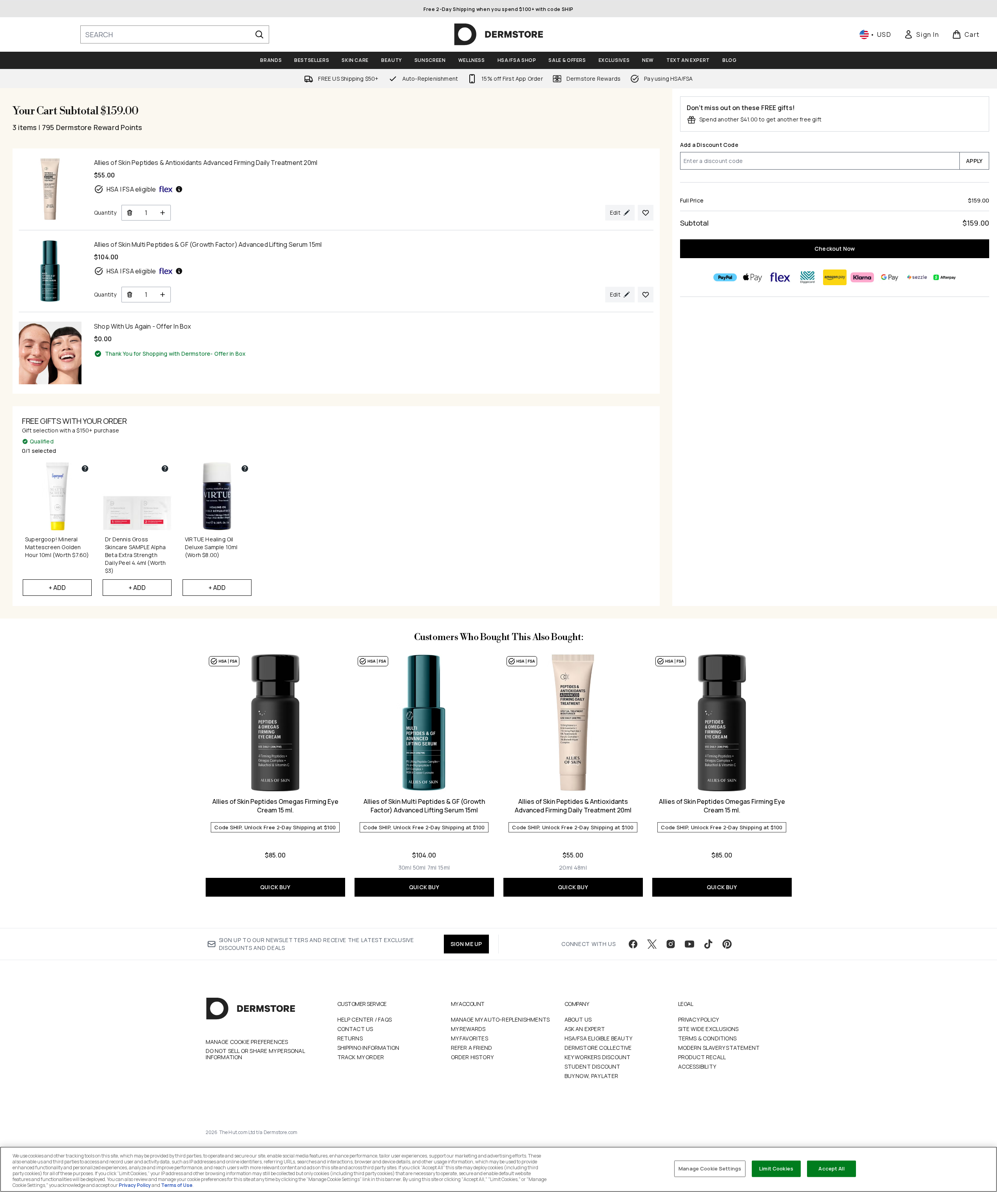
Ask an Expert (585, 1029)
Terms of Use (176, 1185)
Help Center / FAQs (364, 1019)
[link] (921, 34)
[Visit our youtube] (689, 944)
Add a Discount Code (709, 144)
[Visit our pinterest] (727, 944)
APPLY (974, 161)
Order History (472, 1057)
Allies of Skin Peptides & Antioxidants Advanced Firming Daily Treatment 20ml (573, 805)
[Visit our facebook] (633, 944)
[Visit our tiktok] (708, 944)
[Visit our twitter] (651, 944)
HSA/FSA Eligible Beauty (599, 1038)
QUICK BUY (275, 887)
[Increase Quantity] (163, 213)
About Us (578, 1019)
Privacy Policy (698, 1019)
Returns (350, 1038)
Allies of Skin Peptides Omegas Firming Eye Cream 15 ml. (275, 805)
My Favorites (469, 1038)
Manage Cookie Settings (710, 1168)
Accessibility (697, 1066)
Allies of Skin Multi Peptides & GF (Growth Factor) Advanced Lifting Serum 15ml (424, 805)
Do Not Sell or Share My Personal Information (255, 1054)
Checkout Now (834, 248)
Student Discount (593, 1066)
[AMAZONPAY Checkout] (834, 277)
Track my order (360, 1057)
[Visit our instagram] (670, 944)
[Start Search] (259, 34)
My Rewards (468, 1029)
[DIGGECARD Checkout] (807, 277)
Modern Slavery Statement (719, 1047)
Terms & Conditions (707, 1038)
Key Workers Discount (598, 1057)
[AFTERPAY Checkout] (944, 277)
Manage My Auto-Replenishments (500, 1019)
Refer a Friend (471, 1047)
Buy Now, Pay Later (592, 1076)
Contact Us (355, 1029)
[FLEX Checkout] (779, 277)
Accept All (831, 1168)
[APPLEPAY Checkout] (752, 277)
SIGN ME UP (466, 944)
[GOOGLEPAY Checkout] (889, 277)
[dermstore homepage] (499, 34)
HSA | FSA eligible (131, 189)
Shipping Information (368, 1047)
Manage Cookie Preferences (247, 1042)
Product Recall (702, 1057)
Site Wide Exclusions (708, 1029)
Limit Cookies (776, 1168)
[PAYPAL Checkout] (725, 277)
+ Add (57, 587)
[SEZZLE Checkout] (917, 277)
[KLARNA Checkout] (862, 277)
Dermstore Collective (598, 1047)
